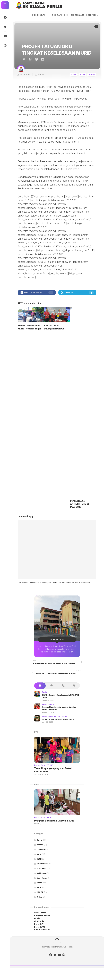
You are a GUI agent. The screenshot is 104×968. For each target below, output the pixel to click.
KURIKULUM (56, 15)
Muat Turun (42, 878)
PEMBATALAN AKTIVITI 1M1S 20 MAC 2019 (80, 504)
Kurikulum (41, 868)
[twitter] (5, 27)
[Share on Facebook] (30, 59)
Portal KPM (39, 927)
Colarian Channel (42, 915)
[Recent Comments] (62, 685)
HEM (66, 15)
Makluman (41, 873)
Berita (73, 75)
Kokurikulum (54, 717)
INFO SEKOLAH (38, 15)
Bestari (40, 845)
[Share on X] (24, 59)
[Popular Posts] (51, 685)
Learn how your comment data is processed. (71, 582)
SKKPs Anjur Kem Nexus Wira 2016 (58, 719)
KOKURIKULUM (77, 15)
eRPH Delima (40, 913)
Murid (82, 75)
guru (39, 854)
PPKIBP (92, 75)
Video (39, 897)
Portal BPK (39, 924)
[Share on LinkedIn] (42, 59)
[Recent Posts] (40, 685)
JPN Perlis (39, 921)
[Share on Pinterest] (36, 59)
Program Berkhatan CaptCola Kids (54, 820)
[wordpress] (5, 45)
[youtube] (5, 36)
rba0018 (41, 74)
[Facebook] (5, 17)
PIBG (49, 817)
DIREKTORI (91, 15)
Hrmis (37, 918)
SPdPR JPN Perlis (42, 930)
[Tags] (74, 685)
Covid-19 (41, 849)
